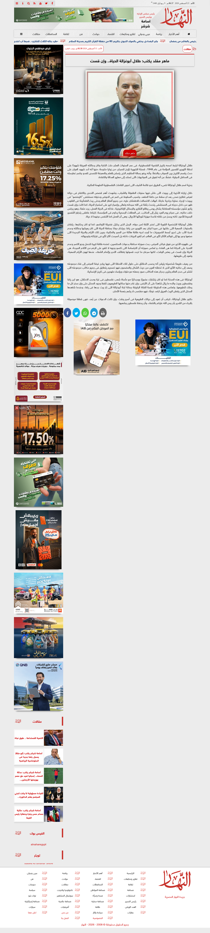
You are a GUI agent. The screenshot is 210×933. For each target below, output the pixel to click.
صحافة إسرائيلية (32, 901)
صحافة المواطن (97, 890)
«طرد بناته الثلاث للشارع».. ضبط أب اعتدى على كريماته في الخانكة (70, 41)
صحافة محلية (98, 901)
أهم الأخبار (173, 33)
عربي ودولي (144, 33)
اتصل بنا (65, 918)
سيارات (32, 906)
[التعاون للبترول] (38, 332)
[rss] (34, 3)
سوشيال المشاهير (65, 895)
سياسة (32, 890)
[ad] (38, 69)
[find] (28, 3)
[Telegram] (94, 312)
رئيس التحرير (130, 901)
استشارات (130, 895)
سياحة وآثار (98, 912)
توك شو (32, 895)
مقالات (36, 33)
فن (81, 33)
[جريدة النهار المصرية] (74, 15)
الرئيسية (130, 873)
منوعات (32, 884)
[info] (22, 3)
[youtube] (40, 3)
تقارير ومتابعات (127, 33)
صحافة (130, 890)
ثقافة (66, 33)
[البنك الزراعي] (163, 342)
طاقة (97, 906)
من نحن (64, 912)
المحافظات (51, 33)
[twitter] (46, 3)
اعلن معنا (32, 912)
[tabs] (17, 3)
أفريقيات (65, 906)
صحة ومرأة (98, 895)
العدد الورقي (130, 906)
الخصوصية (98, 918)
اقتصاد (111, 33)
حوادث (96, 33)
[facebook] (52, 3)
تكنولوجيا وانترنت (65, 890)
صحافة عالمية (65, 901)
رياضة (159, 33)
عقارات (130, 912)
